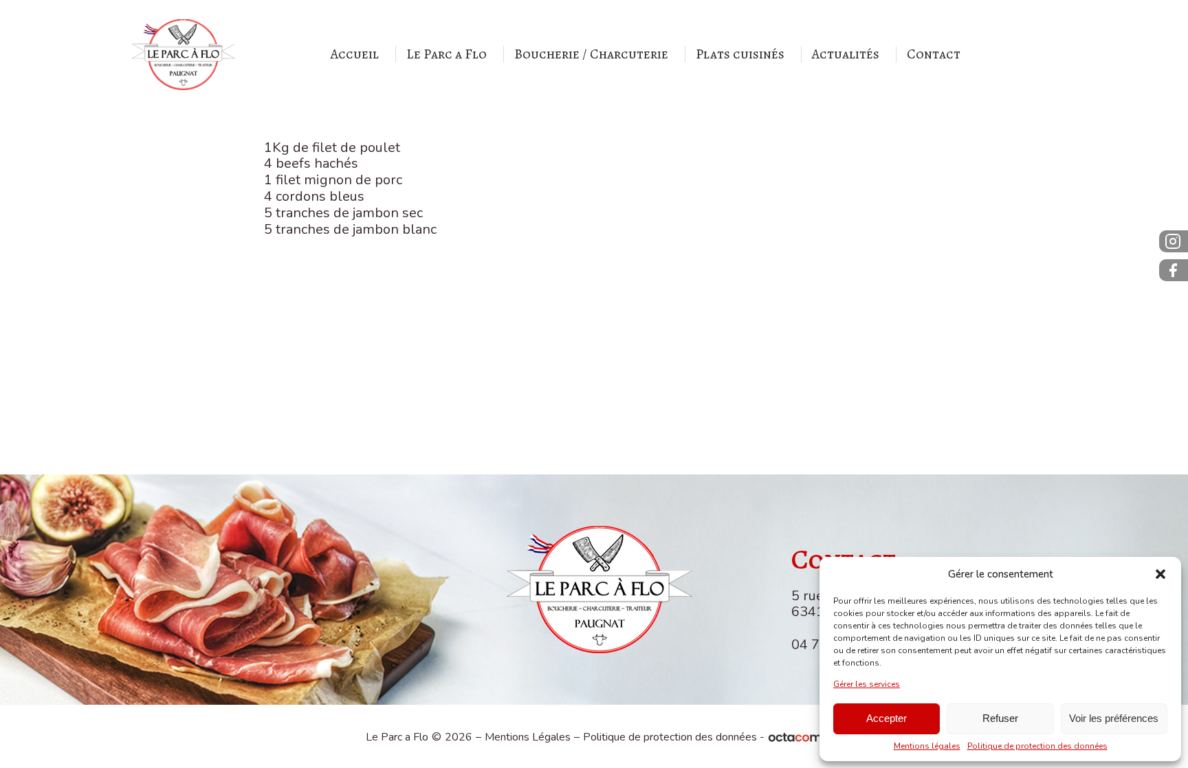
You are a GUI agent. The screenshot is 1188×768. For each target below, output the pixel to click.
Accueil (355, 54)
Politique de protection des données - (673, 737)
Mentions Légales (528, 737)
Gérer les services (866, 684)
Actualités (845, 54)
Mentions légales (927, 746)
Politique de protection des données (1037, 746)
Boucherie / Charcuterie (591, 54)
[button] (1160, 574)
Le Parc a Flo (446, 54)
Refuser (1000, 718)
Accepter (886, 718)
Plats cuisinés (740, 54)
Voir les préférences (1113, 718)
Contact (933, 54)
